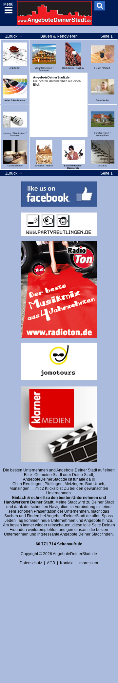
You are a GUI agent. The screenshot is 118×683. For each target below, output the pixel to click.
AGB (51, 563)
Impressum (88, 563)
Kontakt (66, 563)
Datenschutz (31, 563)
